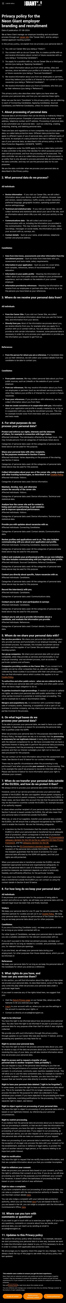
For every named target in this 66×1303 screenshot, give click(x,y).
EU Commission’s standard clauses (35, 846)
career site (24, 37)
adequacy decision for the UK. (36, 843)
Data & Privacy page (21, 1000)
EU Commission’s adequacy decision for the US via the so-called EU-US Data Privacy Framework (34, 840)
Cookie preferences (53, 1296)
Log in (8, 1006)
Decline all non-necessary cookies (33, 1296)
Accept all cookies (13, 1296)
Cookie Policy (12, 1285)
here (29, 1195)
